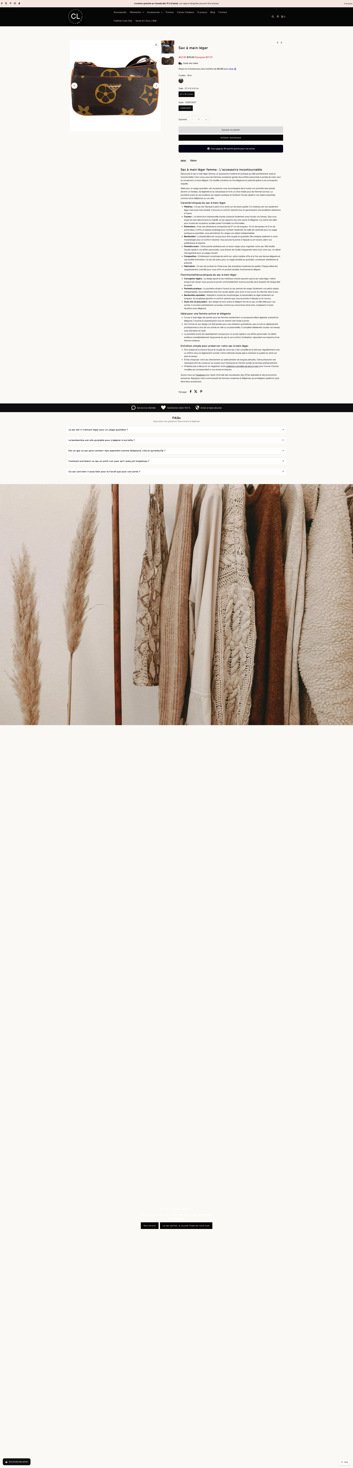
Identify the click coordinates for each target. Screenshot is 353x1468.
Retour (193, 160)
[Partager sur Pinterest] (201, 392)
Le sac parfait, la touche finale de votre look (186, 1225)
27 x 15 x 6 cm (186, 94)
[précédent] (277, 42)
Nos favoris (150, 1225)
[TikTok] (19, 3)
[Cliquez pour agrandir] (156, 45)
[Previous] (74, 86)
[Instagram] (14, 3)
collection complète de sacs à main (242, 366)
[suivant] (281, 42)
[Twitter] (5, 3)
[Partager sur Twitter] (195, 392)
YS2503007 (185, 108)
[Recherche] (273, 16)
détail (183, 160)
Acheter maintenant (230, 137)
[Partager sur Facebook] (190, 392)
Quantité (183, 119)
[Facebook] (1, 3)
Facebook (200, 375)
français (348, 3)
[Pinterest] (10, 3)
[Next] (156, 86)
